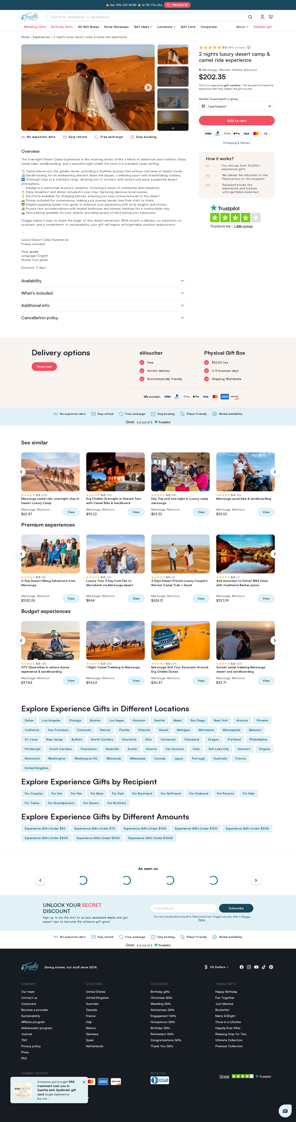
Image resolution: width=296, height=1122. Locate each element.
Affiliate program (33, 1022)
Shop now (44, 366)
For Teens (32, 803)
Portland (234, 739)
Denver (105, 730)
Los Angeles (51, 720)
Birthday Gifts (62, 27)
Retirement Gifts (162, 1034)
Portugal (198, 758)
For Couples (34, 793)
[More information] (248, 47)
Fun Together (224, 997)
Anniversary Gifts (162, 1010)
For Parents (225, 793)
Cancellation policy (39, 317)
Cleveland (191, 739)
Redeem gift (263, 27)
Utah (196, 749)
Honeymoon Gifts (163, 1022)
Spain (90, 1040)
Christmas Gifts (161, 997)
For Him (76, 793)
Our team (27, 991)
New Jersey (54, 739)
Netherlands (94, 1046)
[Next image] (173, 128)
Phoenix (262, 720)
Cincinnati (168, 739)
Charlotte (129, 739)
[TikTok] (263, 967)
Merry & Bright (225, 1016)
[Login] (262, 17)
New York (221, 720)
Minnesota (206, 730)
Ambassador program (36, 1028)
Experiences (41, 37)
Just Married (224, 1003)
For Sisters (91, 803)
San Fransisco (58, 730)
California (32, 730)
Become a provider (34, 1010)
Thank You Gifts (162, 1046)
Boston (95, 720)
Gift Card (188, 27)
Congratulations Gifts (166, 1040)
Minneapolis (231, 730)
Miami (177, 720)
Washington (57, 758)
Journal (26, 1034)
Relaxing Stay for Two (231, 1034)
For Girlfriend (171, 793)
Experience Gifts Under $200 (247, 828)
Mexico (91, 1028)
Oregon (213, 739)
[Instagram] (249, 967)
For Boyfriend (142, 793)
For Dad (118, 793)
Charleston (88, 749)
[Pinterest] (271, 967)
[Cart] (271, 17)
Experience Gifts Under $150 (196, 828)
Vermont (243, 749)
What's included (37, 293)
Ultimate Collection (228, 1040)
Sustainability (30, 1016)
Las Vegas (116, 720)
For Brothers (116, 803)
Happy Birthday (226, 991)
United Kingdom (36, 768)
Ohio (148, 739)
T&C (24, 1040)
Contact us (29, 997)
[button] (143, 27)
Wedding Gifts (35, 27)
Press (25, 1052)
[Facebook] (241, 967)
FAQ (24, 1058)
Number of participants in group (218, 99)
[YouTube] (256, 967)
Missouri (255, 730)
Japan (178, 758)
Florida (124, 730)
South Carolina (60, 749)
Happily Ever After (228, 1028)
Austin (132, 749)
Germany (92, 1034)
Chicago (75, 720)
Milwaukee (137, 758)
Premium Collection (229, 1046)
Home (25, 37)
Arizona (242, 720)
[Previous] (21, 472)
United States (96, 991)
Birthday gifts (160, 991)
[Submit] (251, 17)
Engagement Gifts (163, 1016)
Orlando (144, 730)
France (241, 758)
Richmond (32, 758)
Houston (139, 720)
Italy (89, 1022)
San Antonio (175, 749)
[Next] (148, 87)
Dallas (29, 720)
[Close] (84, 1091)
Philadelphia (258, 739)
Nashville (112, 749)
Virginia (264, 749)
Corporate (209, 27)
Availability (31, 280)
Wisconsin (113, 758)
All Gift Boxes (88, 27)
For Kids (248, 793)
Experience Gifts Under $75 (94, 828)
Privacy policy (31, 1046)
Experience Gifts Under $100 (145, 828)
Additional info (35, 305)
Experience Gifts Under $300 (46, 838)
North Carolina (102, 739)
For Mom (97, 793)
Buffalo (77, 739)
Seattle (159, 720)
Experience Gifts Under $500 (98, 838)
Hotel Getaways (116, 27)
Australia (220, 758)
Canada (160, 758)
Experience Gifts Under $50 (45, 828)
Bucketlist (222, 1010)
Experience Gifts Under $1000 (150, 838)
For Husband (198, 793)
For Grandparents (61, 803)
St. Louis (31, 739)
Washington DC (86, 758)
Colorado (84, 730)
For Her (56, 793)
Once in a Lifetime (228, 1022)
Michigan (183, 730)
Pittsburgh (33, 749)
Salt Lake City (218, 749)
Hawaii (163, 730)
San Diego (197, 720)
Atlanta (151, 749)
